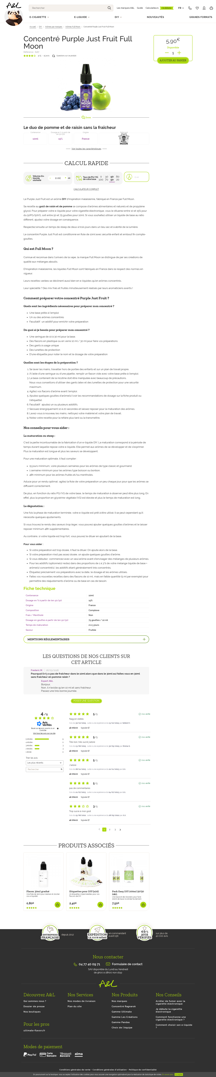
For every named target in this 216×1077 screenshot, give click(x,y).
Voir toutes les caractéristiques (86, 149)
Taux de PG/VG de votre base (90, 178)
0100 (101, 178)
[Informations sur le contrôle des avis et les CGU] (58, 728)
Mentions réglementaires (48, 639)
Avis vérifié (146, 714)
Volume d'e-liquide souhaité (38, 178)
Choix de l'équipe (122, 1027)
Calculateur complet (86, 189)
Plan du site (75, 1006)
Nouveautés (155, 17)
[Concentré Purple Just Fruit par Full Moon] (86, 86)
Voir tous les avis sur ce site (44, 733)
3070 (106, 178)
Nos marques (119, 1001)
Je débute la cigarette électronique (169, 1010)
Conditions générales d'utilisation (110, 1070)
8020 (117, 178)
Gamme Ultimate (122, 1011)
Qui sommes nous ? (35, 1001)
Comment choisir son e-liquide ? (174, 1026)
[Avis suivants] (120, 830)
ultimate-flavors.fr (34, 1030)
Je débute (166, 8)
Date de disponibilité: (35, 912)
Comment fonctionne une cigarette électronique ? (171, 1018)
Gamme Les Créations (125, 1017)
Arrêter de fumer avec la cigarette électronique (170, 1002)
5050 (112, 178)
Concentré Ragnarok (124, 1006)
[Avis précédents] (99, 829)
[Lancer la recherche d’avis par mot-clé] (61, 769)
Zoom (88, 117)
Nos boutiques (32, 1011)
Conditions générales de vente (75, 1070)
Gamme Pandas (121, 1022)
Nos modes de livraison (82, 1001)
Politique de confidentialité (143, 1070)
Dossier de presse (34, 1006)
